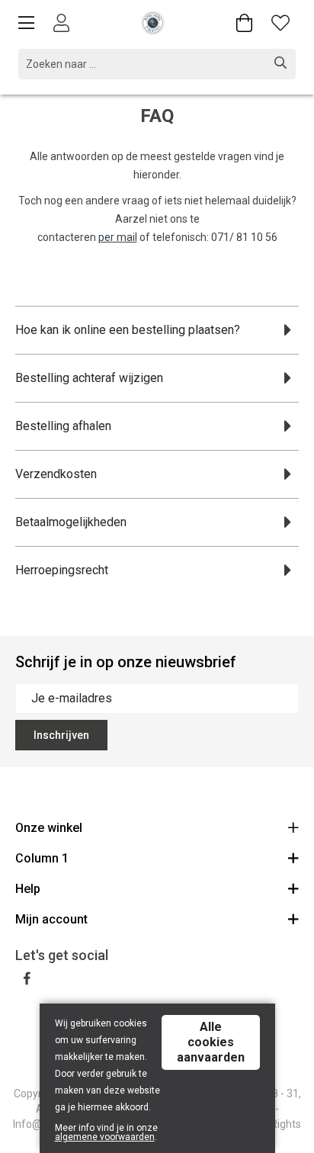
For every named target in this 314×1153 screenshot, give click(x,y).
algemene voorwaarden (105, 1137)
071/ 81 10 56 (244, 237)
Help (27, 889)
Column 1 (42, 858)
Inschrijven (61, 735)
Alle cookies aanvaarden (211, 1042)
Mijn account (51, 919)
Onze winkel (48, 828)
